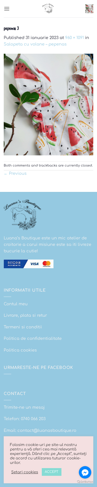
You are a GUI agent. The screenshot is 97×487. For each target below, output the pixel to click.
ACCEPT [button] (51, 472)
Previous (15, 173)
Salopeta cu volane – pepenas (35, 44)
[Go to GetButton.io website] (85, 482)
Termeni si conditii (23, 327)
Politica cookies (20, 350)
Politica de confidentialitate (33, 338)
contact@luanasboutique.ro (46, 430)
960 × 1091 (74, 38)
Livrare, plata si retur (25, 315)
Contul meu (16, 304)
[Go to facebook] (85, 472)
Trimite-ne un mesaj (24, 407)
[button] (7, 8)
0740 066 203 (33, 419)
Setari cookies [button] (24, 472)
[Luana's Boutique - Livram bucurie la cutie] (48, 8)
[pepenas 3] (48, 104)
